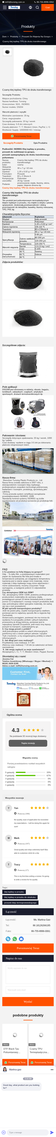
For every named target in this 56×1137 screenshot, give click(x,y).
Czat (48, 7)
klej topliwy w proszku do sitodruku (20, 897)
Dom (4, 36)
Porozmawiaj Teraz (28, 948)
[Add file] (4, 1132)
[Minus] (52, 1069)
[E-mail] (21, 939)
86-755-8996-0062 (45, 2)
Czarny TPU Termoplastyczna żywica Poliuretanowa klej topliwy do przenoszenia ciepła (41, 1051)
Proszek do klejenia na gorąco (36, 36)
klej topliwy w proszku (14, 892)
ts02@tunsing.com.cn (15, 2)
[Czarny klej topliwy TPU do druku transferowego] (34, 67)
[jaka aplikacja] (15, 939)
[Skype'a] (8, 939)
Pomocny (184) (24, 814)
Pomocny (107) (24, 844)
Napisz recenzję (28, 743)
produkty (14, 36)
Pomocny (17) (23, 870)
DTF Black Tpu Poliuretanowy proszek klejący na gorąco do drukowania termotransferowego (14, 1051)
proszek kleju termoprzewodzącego (20, 903)
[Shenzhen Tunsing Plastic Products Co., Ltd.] (14, 7)
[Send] (52, 1132)
